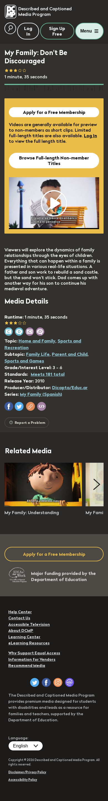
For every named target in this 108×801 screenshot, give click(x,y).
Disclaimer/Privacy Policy (27, 772)
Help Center (20, 611)
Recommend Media (26, 665)
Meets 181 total (48, 374)
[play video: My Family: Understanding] (43, 504)
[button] (8, 406)
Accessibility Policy (22, 780)
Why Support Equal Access (34, 652)
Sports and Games (24, 361)
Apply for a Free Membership (54, 112)
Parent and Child (70, 354)
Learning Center (24, 636)
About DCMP (20, 630)
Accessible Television (29, 624)
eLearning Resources (29, 642)
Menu (86, 31)
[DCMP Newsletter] (69, 682)
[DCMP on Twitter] (34, 682)
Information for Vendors (31, 659)
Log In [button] (28, 31)
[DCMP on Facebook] (46, 682)
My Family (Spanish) (41, 394)
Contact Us (19, 617)
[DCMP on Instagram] (57, 682)
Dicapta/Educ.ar (70, 387)
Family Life (38, 354)
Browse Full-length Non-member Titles (54, 160)
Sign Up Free (57, 31)
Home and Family (37, 341)
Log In (90, 135)
